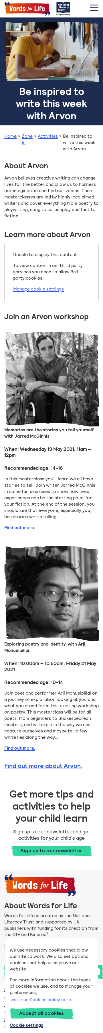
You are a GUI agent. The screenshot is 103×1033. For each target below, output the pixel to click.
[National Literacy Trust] (63, 8)
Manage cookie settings (38, 289)
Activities (48, 136)
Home (10, 136)
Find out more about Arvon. (43, 766)
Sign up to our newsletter (51, 850)
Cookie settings (26, 1025)
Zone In (27, 139)
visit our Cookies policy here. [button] (41, 1000)
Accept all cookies (41, 1013)
